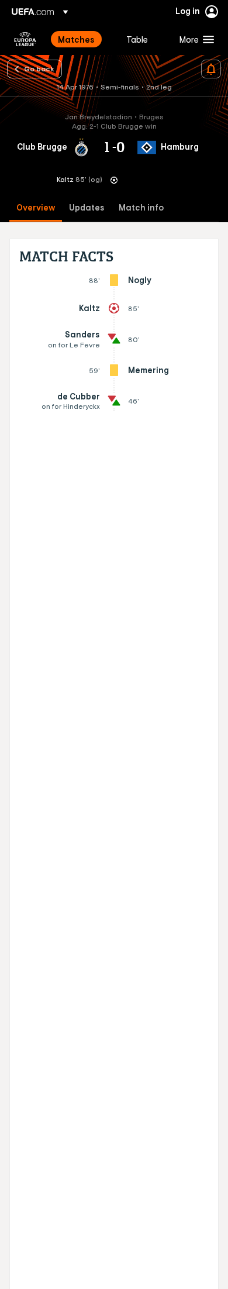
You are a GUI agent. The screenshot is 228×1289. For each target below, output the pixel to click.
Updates (87, 208)
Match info (141, 208)
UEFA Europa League (25, 39)
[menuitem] (82, 39)
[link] (76, 39)
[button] (194, 39)
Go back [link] (39, 68)
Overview (35, 208)
